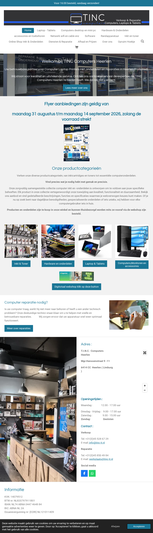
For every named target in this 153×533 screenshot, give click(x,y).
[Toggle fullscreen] (145, 353)
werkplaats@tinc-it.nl (101, 459)
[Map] (133, 371)
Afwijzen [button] (115, 526)
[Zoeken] (142, 41)
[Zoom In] (145, 385)
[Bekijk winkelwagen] (76, 47)
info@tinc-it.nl (97, 442)
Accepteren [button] (139, 526)
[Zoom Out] (145, 390)
